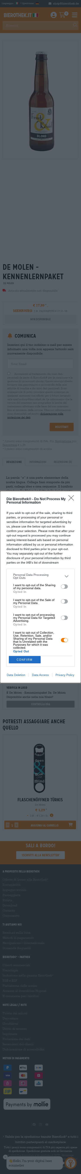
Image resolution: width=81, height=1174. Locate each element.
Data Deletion (16, 675)
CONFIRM (25, 659)
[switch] (64, 586)
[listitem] (40, 576)
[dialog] (40, 587)
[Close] (72, 499)
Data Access (40, 675)
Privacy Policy (65, 675)
